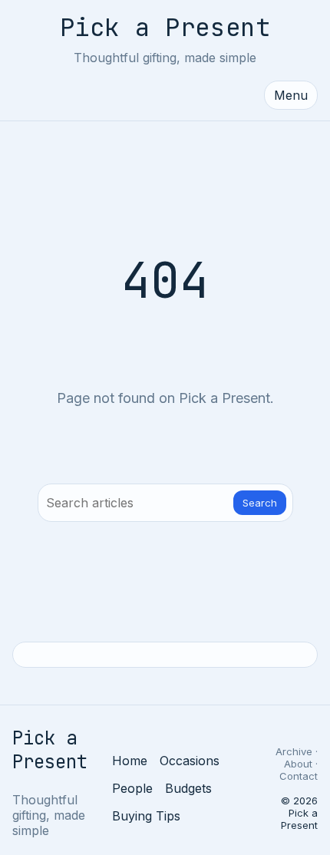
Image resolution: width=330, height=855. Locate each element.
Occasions (189, 760)
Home (129, 760)
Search (260, 503)
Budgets (188, 788)
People (132, 788)
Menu (291, 95)
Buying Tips (146, 816)
